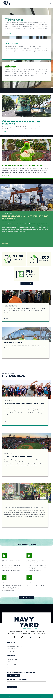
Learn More (7, 33)
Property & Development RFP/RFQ (14, 646)
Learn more (7, 56)
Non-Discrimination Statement (20, 696)
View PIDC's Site (13, 675)
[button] (26, 283)
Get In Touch (9, 667)
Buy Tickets (5, 175)
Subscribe (11, 687)
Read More (4, 131)
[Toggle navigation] (50, 3)
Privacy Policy (9, 696)
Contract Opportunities (12, 648)
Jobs (8, 650)
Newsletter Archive (11, 651)
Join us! (6, 78)
